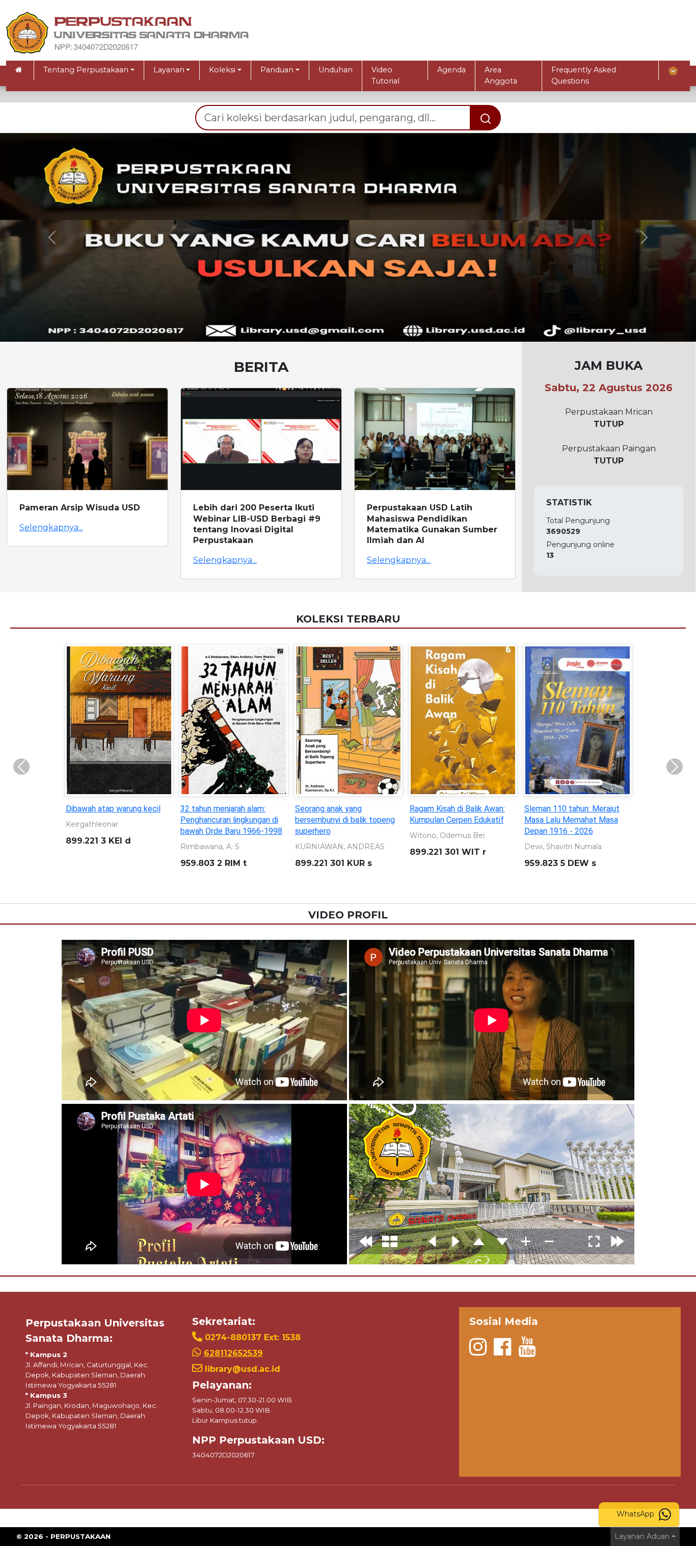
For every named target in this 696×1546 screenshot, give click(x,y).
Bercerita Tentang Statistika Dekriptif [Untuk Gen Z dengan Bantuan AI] (346, 820)
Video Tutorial (385, 75)
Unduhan (335, 69)
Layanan (168, 69)
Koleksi (222, 69)
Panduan (276, 69)
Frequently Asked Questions (583, 75)
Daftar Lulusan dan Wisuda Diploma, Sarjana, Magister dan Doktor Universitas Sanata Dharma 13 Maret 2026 (571, 831)
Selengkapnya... (51, 527)
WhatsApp (636, 1513)
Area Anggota (501, 75)
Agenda (451, 69)
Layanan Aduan (642, 1536)
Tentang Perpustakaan (85, 69)
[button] (52, 237)
